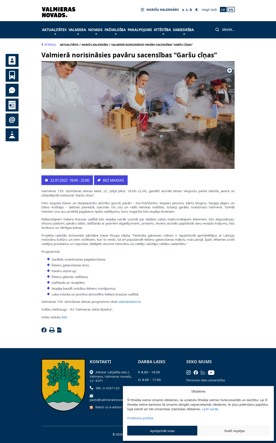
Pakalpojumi (140, 29)
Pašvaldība (115, 29)
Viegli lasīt (209, 9)
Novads (95, 29)
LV (223, 9)
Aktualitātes (54, 29)
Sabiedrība (183, 29)
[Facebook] (44, 331)
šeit (64, 317)
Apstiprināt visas (162, 431)
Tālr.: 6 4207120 (107, 388)
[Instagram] (190, 372)
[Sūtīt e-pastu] (93, 395)
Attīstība (162, 29)
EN (231, 9)
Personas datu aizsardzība (205, 380)
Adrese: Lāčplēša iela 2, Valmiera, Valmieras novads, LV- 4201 (111, 376)
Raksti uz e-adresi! (108, 407)
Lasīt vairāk (210, 409)
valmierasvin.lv (129, 301)
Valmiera (77, 29)
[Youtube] (212, 372)
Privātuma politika (140, 418)
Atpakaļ (50, 45)
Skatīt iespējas (234, 431)
